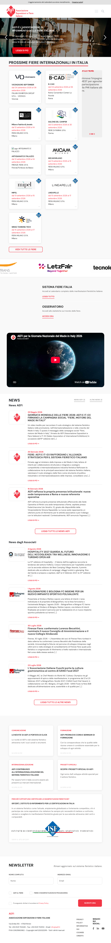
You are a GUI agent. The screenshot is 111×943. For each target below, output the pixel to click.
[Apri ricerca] (102, 11)
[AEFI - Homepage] (20, 11)
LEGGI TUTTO (48, 296)
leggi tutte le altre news (55, 702)
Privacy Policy (43, 903)
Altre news (95, 400)
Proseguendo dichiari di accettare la (30, 903)
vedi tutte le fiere (25, 249)
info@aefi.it (55, 927)
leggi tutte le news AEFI (55, 531)
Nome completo (16, 874)
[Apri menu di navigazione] (96, 11)
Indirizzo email (64, 874)
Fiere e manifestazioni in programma (51, 893)
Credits (80, 936)
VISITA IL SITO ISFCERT (20, 840)
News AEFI (78, 400)
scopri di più (17, 753)
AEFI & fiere (18, 893)
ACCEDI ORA (48, 316)
